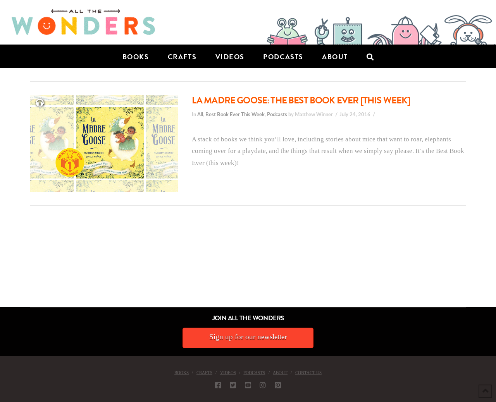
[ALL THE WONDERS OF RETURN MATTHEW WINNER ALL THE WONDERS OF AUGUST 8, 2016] (7, 263)
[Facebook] (218, 384)
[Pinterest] (278, 384)
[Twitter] (233, 384)
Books (181, 372)
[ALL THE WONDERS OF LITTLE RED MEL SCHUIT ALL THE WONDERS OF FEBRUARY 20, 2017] (2, 263)
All (200, 114)
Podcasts (277, 114)
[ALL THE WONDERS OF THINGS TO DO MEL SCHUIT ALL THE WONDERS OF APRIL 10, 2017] (1, 263)
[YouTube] (248, 384)
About (280, 372)
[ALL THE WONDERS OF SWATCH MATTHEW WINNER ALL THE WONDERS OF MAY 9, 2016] (8, 263)
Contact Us (308, 372)
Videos (228, 372)
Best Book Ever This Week (235, 114)
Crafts (204, 372)
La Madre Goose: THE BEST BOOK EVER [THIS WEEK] (301, 100)
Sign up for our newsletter (248, 337)
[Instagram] (263, 384)
